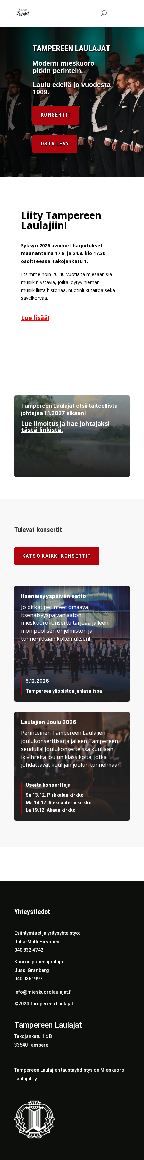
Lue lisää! (35, 318)
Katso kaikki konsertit (56, 556)
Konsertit (56, 115)
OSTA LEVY (55, 143)
